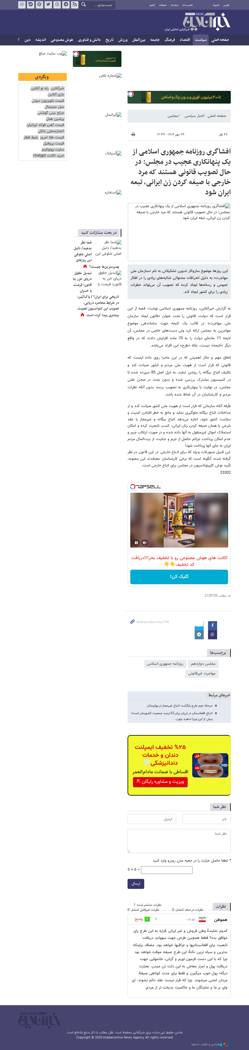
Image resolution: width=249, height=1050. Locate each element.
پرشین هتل (55, 119)
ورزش (123, 40)
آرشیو (152, 5)
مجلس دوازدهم (203, 664)
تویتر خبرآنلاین (48, 4)
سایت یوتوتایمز (52, 150)
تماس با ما (188, 5)
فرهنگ (170, 40)
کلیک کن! (179, 577)
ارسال (135, 884)
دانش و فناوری (89, 40)
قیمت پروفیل (53, 144)
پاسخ (139, 919)
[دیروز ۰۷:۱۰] (107, 279)
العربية (216, 5)
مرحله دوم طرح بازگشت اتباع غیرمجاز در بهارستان (180, 705)
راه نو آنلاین (40, 88)
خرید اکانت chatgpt (48, 156)
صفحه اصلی (220, 40)
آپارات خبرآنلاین (39, 4)
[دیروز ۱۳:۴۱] (107, 249)
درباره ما (175, 5)
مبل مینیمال (54, 107)
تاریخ (110, 40)
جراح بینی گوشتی (50, 113)
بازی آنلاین (56, 95)
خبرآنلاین (197, 22)
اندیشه (41, 40)
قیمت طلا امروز (52, 138)
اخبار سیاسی (194, 116)
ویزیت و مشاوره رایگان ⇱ (160, 782)
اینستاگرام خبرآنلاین (57, 4)
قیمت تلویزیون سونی (48, 101)
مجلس (173, 116)
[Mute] (144, 542)
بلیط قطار (30, 138)
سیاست (200, 40)
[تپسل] (131, 94)
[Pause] (136, 542)
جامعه (155, 40)
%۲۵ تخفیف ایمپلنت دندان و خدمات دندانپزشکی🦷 (160, 755)
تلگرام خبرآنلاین (66, 4)
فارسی (226, 5)
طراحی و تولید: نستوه (205, 1044)
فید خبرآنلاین (74, 4)
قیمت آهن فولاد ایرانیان (45, 125)
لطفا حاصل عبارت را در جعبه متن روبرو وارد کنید (192, 861)
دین (28, 40)
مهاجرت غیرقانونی (202, 674)
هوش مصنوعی (62, 40)
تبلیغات (163, 5)
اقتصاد (185, 40)
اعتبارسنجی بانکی (51, 131)
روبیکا (22, 4)
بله (30, 4)
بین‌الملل (138, 40)
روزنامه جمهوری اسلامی (165, 664)
